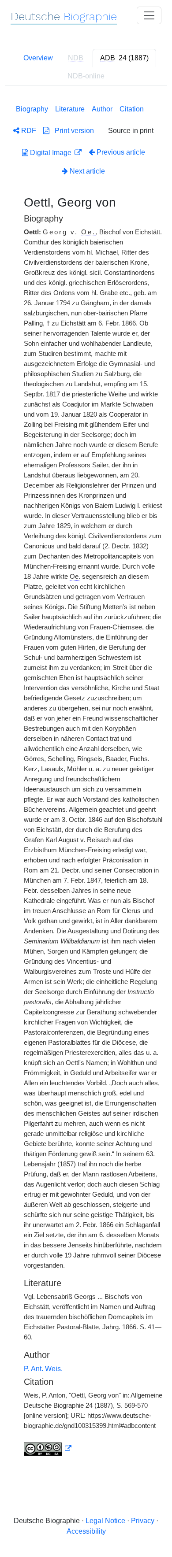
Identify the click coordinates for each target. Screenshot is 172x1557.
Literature (70, 109)
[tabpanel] (86, 778)
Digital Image (50, 152)
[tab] (124, 58)
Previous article (121, 152)
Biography (32, 109)
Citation (132, 109)
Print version (71, 130)
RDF (27, 130)
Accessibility (86, 1531)
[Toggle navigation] (149, 15)
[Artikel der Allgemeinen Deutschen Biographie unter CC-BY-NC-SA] (47, 1448)
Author (102, 109)
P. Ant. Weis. (43, 1368)
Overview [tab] (38, 58)
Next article (86, 171)
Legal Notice (105, 1520)
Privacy (142, 1520)
